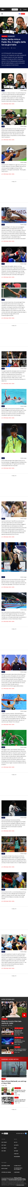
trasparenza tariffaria (13, 1179)
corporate (17, 1172)
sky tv (15, 1142)
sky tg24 (3, 1145)
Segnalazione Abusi (20, 1184)
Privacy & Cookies (10, 1178)
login (25, 9)
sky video (3, 1148)
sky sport (4, 1142)
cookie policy (17, 1165)
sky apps (16, 1145)
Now (15, 1148)
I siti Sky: (3, 1139)
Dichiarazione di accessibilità (18, 1168)
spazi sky (16, 1153)
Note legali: (3, 1162)
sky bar (16, 1150)
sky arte (3, 1150)
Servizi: (15, 1139)
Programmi (17, 1156)
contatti (24, 1179)
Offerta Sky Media (6, 1172)
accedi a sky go (20, 1133)
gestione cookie (5, 1165)
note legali (4, 1168)
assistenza (19, 1179)
